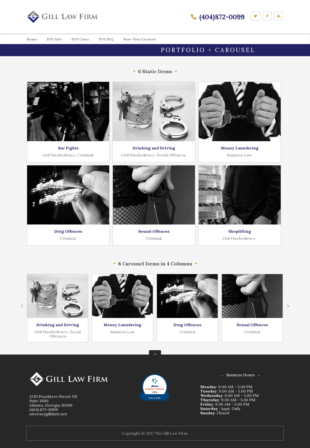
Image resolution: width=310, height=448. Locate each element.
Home (32, 39)
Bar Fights (68, 148)
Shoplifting (239, 231)
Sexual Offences (154, 231)
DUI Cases (80, 39)
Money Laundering (239, 148)
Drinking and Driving (153, 148)
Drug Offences (68, 231)
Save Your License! (139, 39)
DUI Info (54, 39)
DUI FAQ (106, 39)
